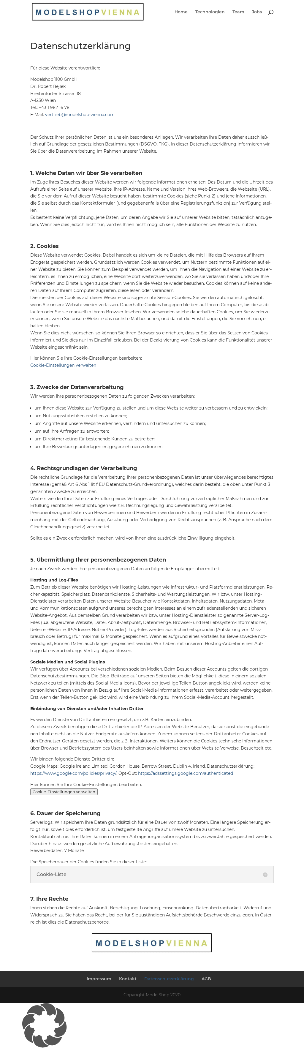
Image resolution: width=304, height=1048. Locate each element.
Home (181, 12)
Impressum (99, 978)
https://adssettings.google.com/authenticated (185, 773)
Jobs (257, 12)
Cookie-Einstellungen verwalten (63, 365)
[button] (152, 1025)
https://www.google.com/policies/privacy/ (73, 773)
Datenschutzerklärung (169, 978)
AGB (206, 978)
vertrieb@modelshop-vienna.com (80, 114)
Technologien (210, 12)
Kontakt (128, 978)
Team (238, 12)
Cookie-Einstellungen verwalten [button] (64, 791)
